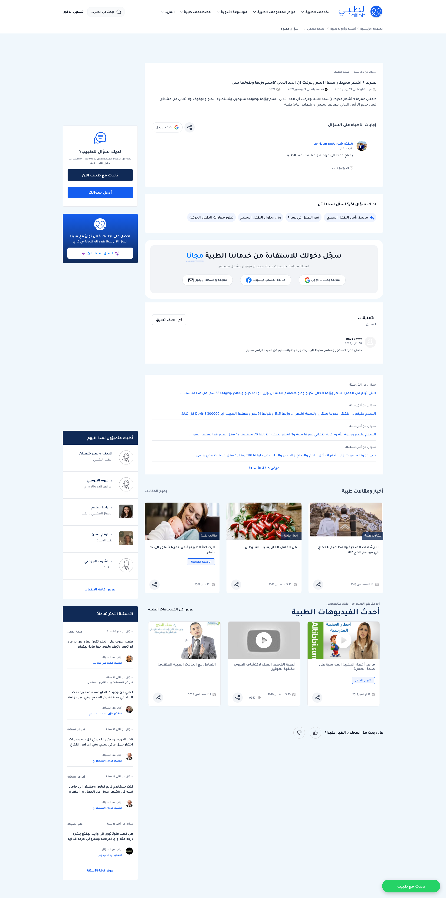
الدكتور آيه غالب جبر (110, 855)
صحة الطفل (315, 29)
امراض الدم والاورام (98, 486)
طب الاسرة (104, 540)
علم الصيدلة (74, 824)
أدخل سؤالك (100, 192)
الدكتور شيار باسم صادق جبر (333, 143)
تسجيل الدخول (73, 12)
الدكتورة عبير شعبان (95, 453)
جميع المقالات (156, 491)
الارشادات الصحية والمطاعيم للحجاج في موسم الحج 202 (348, 549)
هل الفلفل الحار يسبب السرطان (271, 547)
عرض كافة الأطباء (100, 589)
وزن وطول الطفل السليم (260, 217)
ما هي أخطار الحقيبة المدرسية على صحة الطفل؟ (347, 666)
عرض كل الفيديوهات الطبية (170, 609)
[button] (315, 12)
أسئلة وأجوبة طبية (343, 29)
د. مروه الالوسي (99, 480)
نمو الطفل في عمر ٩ (303, 217)
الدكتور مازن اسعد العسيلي (105, 713)
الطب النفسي (102, 459)
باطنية (108, 567)
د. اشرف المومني (98, 561)
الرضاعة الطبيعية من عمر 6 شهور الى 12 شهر (182, 549)
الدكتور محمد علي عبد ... (107, 663)
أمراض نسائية (76, 729)
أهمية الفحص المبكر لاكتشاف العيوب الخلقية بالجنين (264, 666)
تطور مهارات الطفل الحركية (211, 217)
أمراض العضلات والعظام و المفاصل (110, 682)
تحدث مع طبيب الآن (100, 175)
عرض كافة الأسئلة (264, 468)
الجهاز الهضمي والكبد (97, 513)
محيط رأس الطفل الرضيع (347, 217)
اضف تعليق (165, 320)
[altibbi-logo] (360, 12)
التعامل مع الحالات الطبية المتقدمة (187, 664)
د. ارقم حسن (102, 534)
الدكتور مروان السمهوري (107, 761)
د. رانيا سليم (102, 507)
